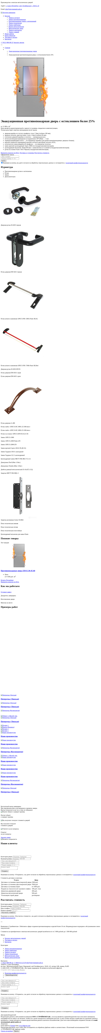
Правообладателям (11, 975)
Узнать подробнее (7, 1031)
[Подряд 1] (5, 725)
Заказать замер (6, 837)
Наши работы (9, 34)
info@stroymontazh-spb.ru (13, 9)
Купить (4, 161)
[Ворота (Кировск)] (7, 727)
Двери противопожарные (17, 19)
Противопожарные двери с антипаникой (22, 21)
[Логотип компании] (8, 12)
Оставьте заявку (6, 592)
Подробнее (10, 580)
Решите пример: (6, 910)
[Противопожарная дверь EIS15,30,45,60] (19, 567)
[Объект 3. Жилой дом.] (9, 716)
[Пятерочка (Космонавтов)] (10, 710)
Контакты (8, 39)
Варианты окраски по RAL (10, 153)
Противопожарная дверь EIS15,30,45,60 (18, 571)
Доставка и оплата (11, 37)
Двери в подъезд (14, 18)
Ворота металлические (16, 26)
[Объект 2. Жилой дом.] (9, 755)
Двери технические (15, 23)
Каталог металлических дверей (15, 938)
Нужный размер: (6, 859)
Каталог (7, 16)
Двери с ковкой (14, 32)
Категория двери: (7, 856)
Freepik (12, 1025)
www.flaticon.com (24, 1025)
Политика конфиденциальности (15, 973)
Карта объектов (10, 35)
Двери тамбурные (15, 25)
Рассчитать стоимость (42, 153)
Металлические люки (16, 28)
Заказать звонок (19, 42)
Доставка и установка (26, 153)
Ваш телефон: (5, 908)
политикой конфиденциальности (77, 163)
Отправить (5, 871)
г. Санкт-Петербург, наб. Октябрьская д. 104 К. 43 (22, 6)
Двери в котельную (15, 30)
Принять (16, 1031)
